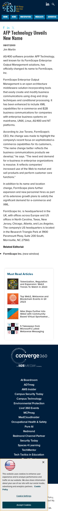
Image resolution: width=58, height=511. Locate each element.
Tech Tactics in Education (29, 455)
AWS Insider (29, 389)
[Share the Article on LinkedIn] (8, 28)
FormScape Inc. (12, 254)
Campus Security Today (29, 394)
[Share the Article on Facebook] (3, 28)
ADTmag (29, 385)
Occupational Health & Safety (29, 422)
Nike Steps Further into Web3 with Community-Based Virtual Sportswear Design (34, 315)
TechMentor (29, 450)
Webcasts (39, 17)
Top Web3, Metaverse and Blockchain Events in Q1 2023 (34, 299)
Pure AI (29, 426)
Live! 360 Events (29, 408)
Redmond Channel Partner (29, 436)
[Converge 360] (29, 356)
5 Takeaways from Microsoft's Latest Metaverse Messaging (32, 328)
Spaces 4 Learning (29, 445)
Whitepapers (25, 17)
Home (5, 17)
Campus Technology (29, 399)
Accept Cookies (24, 504)
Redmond (29, 431)
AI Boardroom (29, 380)
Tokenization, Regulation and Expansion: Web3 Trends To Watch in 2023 (33, 284)
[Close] (43, 462)
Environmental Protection (29, 403)
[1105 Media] (29, 366)
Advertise (52, 17)
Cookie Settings (23, 495)
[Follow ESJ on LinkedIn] (48, 4)
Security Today (29, 440)
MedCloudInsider (29, 417)
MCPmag (29, 413)
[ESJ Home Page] (11, 6)
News (14, 17)
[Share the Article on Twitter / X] (13, 28)
